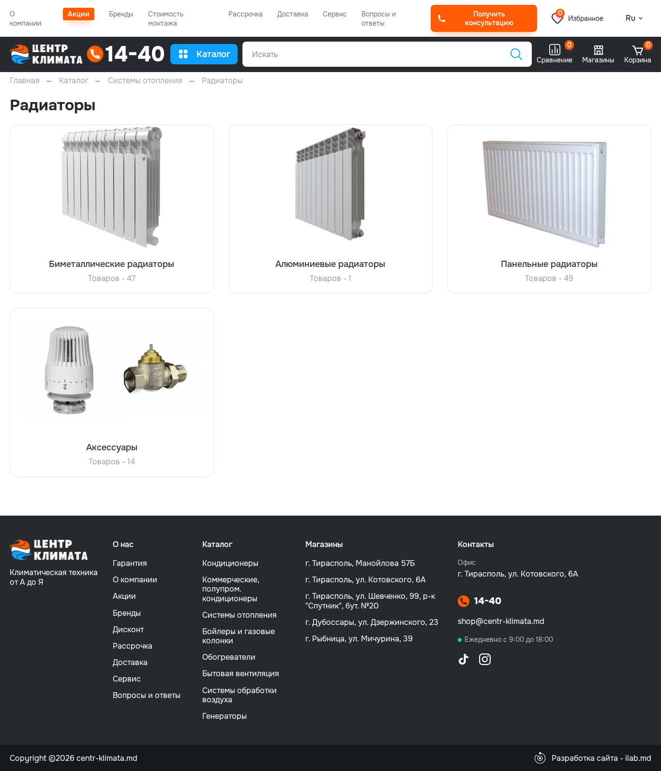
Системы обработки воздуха (239, 695)
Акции (79, 14)
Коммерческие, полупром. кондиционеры (230, 589)
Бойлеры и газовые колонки (238, 636)
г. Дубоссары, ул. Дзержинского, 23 (371, 622)
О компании (25, 19)
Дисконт (128, 629)
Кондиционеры (230, 563)
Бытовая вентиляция (240, 673)
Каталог (213, 54)
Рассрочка (245, 14)
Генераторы (224, 716)
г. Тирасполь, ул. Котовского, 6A (365, 580)
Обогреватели (228, 657)
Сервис (335, 14)
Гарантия (130, 563)
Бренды (121, 14)
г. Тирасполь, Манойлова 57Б (360, 563)
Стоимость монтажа (165, 19)
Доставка (292, 14)
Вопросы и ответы (378, 19)
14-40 (487, 601)
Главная (25, 80)
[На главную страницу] (46, 54)
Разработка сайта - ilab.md (601, 758)
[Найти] (516, 54)
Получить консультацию (489, 18)
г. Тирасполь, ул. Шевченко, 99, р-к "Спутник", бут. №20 (370, 600)
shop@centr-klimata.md (501, 621)
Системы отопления (145, 80)
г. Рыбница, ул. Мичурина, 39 (359, 639)
